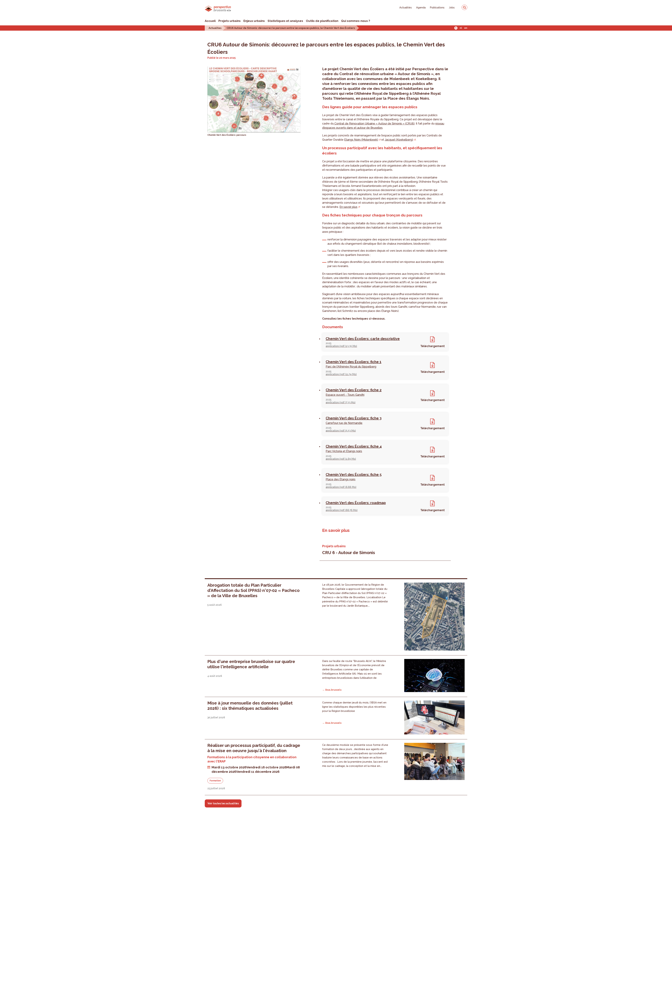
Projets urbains (229, 21)
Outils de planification (322, 21)
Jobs (452, 7)
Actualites (215, 28)
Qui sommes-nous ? (355, 21)
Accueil (210, 21)
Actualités (405, 7)
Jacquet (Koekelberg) (399, 139)
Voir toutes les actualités (223, 803)
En (465, 28)
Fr (456, 28)
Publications (437, 7)
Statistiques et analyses (285, 21)
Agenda (421, 7)
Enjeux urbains (254, 21)
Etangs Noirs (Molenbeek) (361, 139)
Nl (461, 28)
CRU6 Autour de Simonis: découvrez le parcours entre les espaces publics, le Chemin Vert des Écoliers (291, 28)
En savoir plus (348, 207)
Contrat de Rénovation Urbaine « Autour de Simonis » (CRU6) (374, 123)
